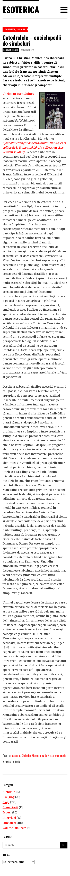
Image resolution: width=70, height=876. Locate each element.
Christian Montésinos (18, 93)
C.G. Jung (8, 797)
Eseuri (7, 812)
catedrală (15, 756)
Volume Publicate (14, 828)
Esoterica (21, 9)
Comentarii (10, 29)
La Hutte (49, 756)
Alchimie (9, 792)
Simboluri (20, 29)
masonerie (60, 756)
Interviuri (9, 817)
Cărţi (6, 802)
